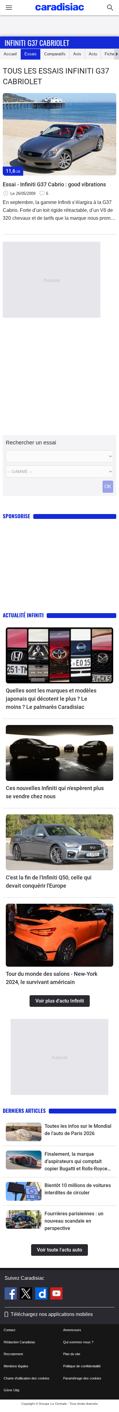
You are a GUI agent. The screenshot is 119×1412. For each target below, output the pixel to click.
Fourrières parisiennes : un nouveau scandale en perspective (74, 1221)
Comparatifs (55, 54)
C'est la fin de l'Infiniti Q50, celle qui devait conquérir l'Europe (49, 881)
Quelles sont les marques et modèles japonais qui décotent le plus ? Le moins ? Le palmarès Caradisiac (51, 698)
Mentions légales (16, 1366)
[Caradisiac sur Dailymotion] (42, 1294)
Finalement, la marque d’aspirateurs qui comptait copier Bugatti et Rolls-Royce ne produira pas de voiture (76, 1161)
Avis (77, 54)
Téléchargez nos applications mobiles (52, 1314)
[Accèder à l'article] (59, 655)
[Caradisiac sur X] (27, 1294)
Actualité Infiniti (23, 615)
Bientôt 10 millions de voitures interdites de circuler (78, 1189)
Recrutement (13, 1354)
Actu (93, 54)
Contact (9, 1330)
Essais (30, 54)
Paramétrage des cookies (82, 1378)
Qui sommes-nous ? (78, 1342)
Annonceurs (72, 1330)
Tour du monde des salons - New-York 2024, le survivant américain (51, 978)
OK (107, 486)
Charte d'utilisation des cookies (26, 1378)
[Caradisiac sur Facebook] (11, 1294)
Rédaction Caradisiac (19, 1342)
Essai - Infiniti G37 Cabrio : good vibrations (54, 184)
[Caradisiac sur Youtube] (56, 1294)
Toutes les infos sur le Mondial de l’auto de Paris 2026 (78, 1129)
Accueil (10, 54)
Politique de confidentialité (82, 1366)
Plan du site (71, 1354)
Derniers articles (24, 1110)
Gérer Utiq (11, 1390)
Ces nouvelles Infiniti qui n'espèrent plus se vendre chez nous (55, 792)
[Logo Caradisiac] (59, 12)
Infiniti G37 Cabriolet (37, 42)
